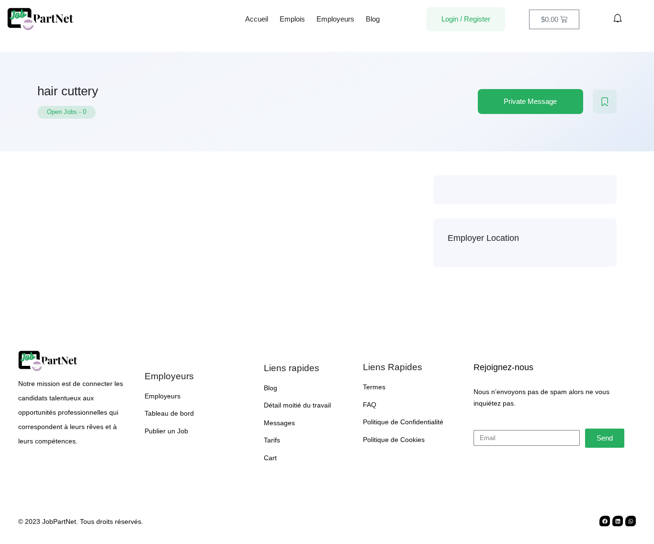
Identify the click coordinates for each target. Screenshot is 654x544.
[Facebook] (604, 521)
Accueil (256, 19)
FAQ (369, 404)
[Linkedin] (617, 521)
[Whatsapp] (630, 521)
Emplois (292, 19)
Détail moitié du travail (297, 405)
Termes (374, 387)
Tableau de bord (169, 413)
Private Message (530, 101)
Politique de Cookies (394, 439)
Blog (373, 19)
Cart (270, 458)
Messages (279, 423)
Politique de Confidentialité (403, 422)
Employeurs (335, 19)
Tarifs (272, 440)
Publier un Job (166, 431)
